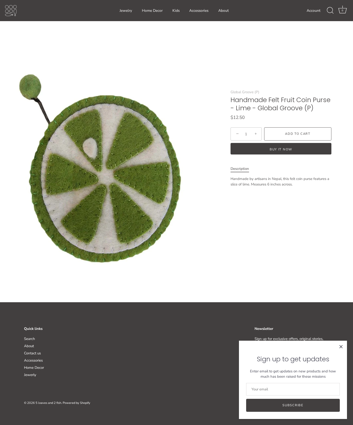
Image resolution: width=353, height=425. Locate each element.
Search (29, 338)
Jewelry (126, 10)
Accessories (198, 10)
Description (240, 168)
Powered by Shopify (76, 403)
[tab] (242, 169)
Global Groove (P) (245, 92)
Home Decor (152, 10)
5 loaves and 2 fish (48, 403)
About (223, 10)
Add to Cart (297, 134)
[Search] (330, 10)
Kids (176, 10)
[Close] (341, 346)
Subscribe (292, 405)
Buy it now (281, 149)
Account (313, 10)
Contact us (32, 353)
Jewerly (30, 374)
